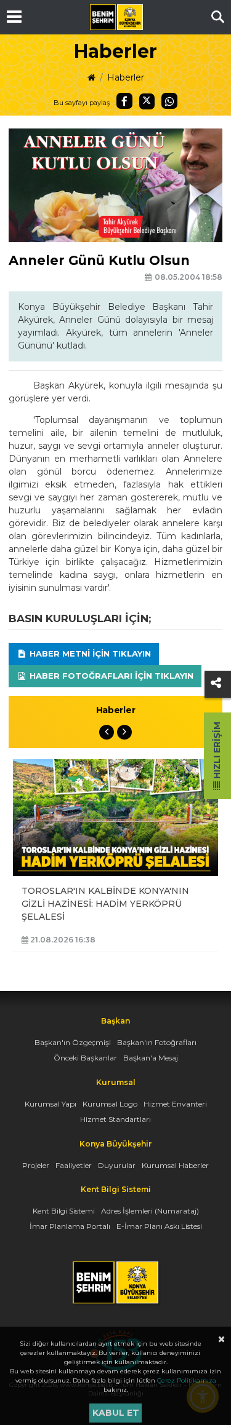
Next (124, 732)
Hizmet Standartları (115, 1119)
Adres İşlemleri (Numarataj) (150, 1210)
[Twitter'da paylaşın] (147, 101)
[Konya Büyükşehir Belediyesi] (116, 17)
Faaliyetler (73, 1165)
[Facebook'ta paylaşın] (124, 101)
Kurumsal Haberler (175, 1165)
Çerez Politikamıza (186, 1380)
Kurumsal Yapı (50, 1103)
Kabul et (115, 1412)
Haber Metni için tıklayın (89, 653)
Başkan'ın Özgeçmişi (72, 1042)
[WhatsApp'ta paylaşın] (169, 101)
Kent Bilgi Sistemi (64, 1210)
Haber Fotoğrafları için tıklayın (110, 676)
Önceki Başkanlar (85, 1057)
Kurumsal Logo (110, 1103)
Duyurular (117, 1165)
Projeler (35, 1165)
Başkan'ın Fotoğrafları (157, 1042)
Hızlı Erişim (216, 751)
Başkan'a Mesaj (150, 1057)
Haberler (125, 77)
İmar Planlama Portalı (70, 1226)
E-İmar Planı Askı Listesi (159, 1226)
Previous (106, 732)
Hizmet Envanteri (175, 1103)
